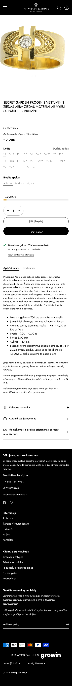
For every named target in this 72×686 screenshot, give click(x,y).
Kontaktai (8, 540)
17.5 (61, 154)
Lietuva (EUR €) (10, 663)
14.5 (11, 154)
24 (32, 167)
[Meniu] (5, 8)
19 (18, 160)
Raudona (19, 183)
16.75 (47, 154)
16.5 (38, 154)
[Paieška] (59, 8)
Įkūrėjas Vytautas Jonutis (16, 524)
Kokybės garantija (19, 407)
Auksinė (7, 183)
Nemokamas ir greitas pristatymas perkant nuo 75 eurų (30, 432)
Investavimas (9, 578)
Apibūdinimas (11, 268)
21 (56, 160)
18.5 (11, 160)
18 (4, 160)
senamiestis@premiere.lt (14, 494)
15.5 (24, 154)
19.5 (25, 160)
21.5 (62, 160)
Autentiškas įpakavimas (22, 418)
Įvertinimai (29, 268)
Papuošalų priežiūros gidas (18, 568)
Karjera (7, 534)
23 (18, 167)
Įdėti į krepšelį (36, 221)
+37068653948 (11, 488)
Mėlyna (30, 183)
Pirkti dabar (36, 232)
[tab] (13, 268)
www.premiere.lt (19, 672)
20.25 (40, 160)
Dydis (36, 148)
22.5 (12, 167)
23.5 (26, 167)
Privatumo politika (13, 562)
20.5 (49, 160)
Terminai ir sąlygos (13, 557)
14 (4, 154)
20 (31, 160)
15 (18, 154)
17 (54, 154)
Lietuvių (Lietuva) (35, 663)
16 (31, 154)
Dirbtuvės (8, 529)
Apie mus (8, 518)
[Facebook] (4, 502)
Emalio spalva (11, 177)
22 (4, 167)
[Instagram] (11, 502)
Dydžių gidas (61, 149)
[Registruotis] (67, 624)
